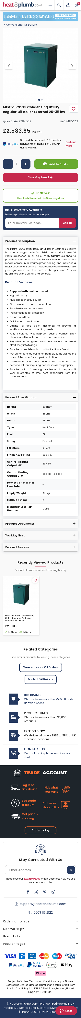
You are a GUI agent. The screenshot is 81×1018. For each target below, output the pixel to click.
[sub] (8, 164)
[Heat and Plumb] (22, 4)
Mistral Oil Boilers (40, 679)
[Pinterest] (45, 891)
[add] (25, 164)
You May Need (38, 177)
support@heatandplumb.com (43, 904)
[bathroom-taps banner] (40, 16)
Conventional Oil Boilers (21, 25)
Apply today (40, 830)
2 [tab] (42, 99)
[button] (68, 5)
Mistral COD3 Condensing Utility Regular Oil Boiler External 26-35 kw (19, 618)
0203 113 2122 (43, 912)
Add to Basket (59, 164)
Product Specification (21, 397)
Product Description (20, 241)
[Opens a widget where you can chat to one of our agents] (66, 1011)
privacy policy (32, 878)
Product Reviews (17, 547)
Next (72, 66)
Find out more (71, 143)
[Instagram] (53, 891)
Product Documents (20, 524)
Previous (9, 66)
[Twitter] (36, 891)
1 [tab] (39, 100)
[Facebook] (28, 891)
